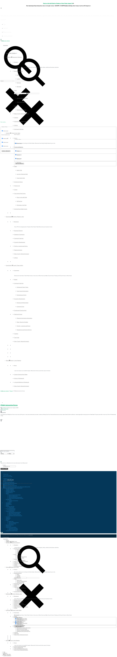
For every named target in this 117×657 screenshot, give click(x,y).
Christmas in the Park (21, 205)
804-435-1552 (8, 32)
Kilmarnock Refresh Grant (22, 302)
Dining (18, 75)
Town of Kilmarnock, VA (9, 482)
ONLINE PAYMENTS (7, 36)
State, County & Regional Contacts (16, 498)
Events (15, 106)
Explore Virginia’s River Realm (20, 374)
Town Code (16, 337)
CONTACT (5, 28)
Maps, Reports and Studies (14, 513)
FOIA (4, 24)
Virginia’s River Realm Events (20, 121)
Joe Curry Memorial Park (22, 98)
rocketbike (30, 535)
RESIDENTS (8, 502)
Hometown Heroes (18, 181)
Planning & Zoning (18, 250)
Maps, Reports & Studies (22, 322)
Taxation (16, 117)
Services (19, 82)
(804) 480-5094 (5, 408)
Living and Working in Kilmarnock (21, 382)
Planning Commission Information (24, 318)
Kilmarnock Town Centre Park (10, 483)
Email (4, 465)
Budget (15, 279)
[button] (5, 45)
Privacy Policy (6, 537)
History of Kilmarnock (19, 378)
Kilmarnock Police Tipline (22, 287)
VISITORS (8, 519)
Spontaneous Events (21, 109)
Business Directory (18, 71)
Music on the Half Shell (22, 197)
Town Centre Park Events (20, 193)
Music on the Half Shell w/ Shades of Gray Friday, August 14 (58, 3)
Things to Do (17, 185)
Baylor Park (19, 94)
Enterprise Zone (20, 306)
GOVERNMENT (9, 504)
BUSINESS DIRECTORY (10, 491)
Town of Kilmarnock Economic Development (13, 487)
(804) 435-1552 (10, 479)
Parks (15, 90)
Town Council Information (22, 291)
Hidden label (5, 130)
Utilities (16, 125)
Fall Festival (19, 201)
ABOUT (7, 493)
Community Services (18, 129)
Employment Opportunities (20, 310)
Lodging (18, 78)
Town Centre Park (21, 102)
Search (7, 49)
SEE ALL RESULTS (6, 151)
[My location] (58, 452)
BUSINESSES (8, 499)
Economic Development (19, 242)
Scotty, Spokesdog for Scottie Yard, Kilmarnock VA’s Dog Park (17, 486)
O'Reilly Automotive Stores (9, 405)
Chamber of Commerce (19, 234)
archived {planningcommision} (15, 512)
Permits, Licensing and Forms (21, 246)
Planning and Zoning (10, 511)
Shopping (19, 86)
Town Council (11, 507)
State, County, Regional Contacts (21, 113)
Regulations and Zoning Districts (24, 329)
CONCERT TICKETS (10, 490)
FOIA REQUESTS (9, 492)
